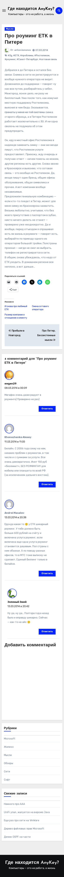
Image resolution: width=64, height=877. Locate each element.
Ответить (47, 408)
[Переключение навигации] (4, 10)
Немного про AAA (14, 804)
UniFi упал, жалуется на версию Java (27, 812)
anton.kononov (22, 50)
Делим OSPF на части (17, 836)
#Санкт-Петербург (27, 59)
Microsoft (9, 738)
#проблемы (26, 55)
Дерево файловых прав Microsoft (24, 828)
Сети (7, 771)
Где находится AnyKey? (31, 9)
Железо (9, 746)
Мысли (10, 29)
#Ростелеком (41, 55)
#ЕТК (16, 55)
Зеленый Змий (17, 601)
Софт (7, 779)
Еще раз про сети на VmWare (21, 820)
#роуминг (10, 59)
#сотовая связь (48, 59)
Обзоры (8, 763)
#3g (10, 55)
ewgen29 (10, 383)
